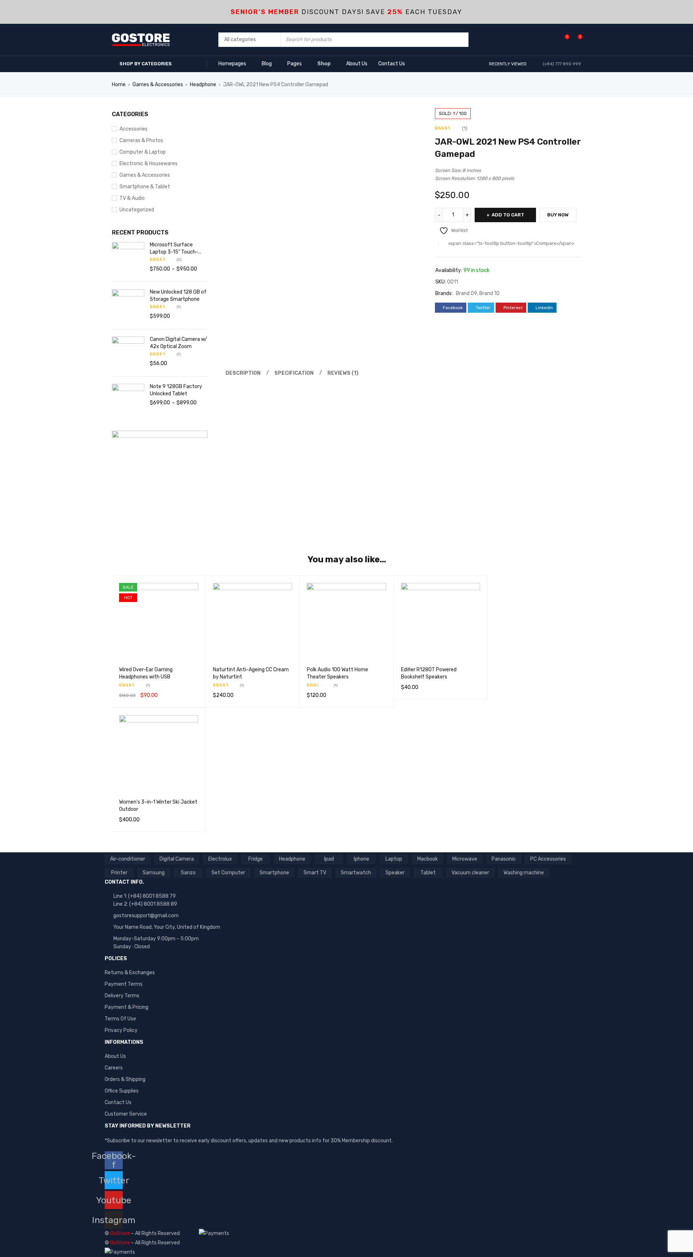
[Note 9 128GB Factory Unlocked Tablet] (128, 400)
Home (119, 85)
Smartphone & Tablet (144, 187)
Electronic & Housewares (148, 164)
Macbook (427, 859)
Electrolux (220, 859)
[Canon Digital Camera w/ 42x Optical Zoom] (128, 353)
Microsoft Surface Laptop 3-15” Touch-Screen (174, 249)
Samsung (154, 873)
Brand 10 (489, 293)
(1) (464, 128)
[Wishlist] (563, 39)
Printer (119, 873)
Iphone (361, 859)
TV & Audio (132, 198)
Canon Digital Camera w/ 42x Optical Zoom (178, 343)
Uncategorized (136, 210)
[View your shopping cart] (576, 39)
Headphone (203, 85)
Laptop (393, 859)
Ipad (329, 859)
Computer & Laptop (142, 152)
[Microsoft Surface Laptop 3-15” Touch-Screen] (128, 258)
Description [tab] (243, 373)
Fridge (255, 859)
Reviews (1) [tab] (342, 373)
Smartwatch (356, 873)
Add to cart (508, 214)
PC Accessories (548, 859)
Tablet (428, 873)
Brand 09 (466, 293)
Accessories (133, 129)
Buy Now (558, 214)
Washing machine (524, 873)
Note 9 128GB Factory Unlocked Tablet (176, 390)
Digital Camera (177, 859)
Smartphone (274, 873)
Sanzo (188, 873)
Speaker (395, 873)
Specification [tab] (294, 373)
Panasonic (504, 859)
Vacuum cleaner (470, 873)
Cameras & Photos (141, 140)
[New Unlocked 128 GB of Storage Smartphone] (128, 305)
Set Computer (228, 873)
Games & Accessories (157, 85)
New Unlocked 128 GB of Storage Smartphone (178, 295)
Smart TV (315, 873)
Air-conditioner (127, 859)
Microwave (464, 859)
